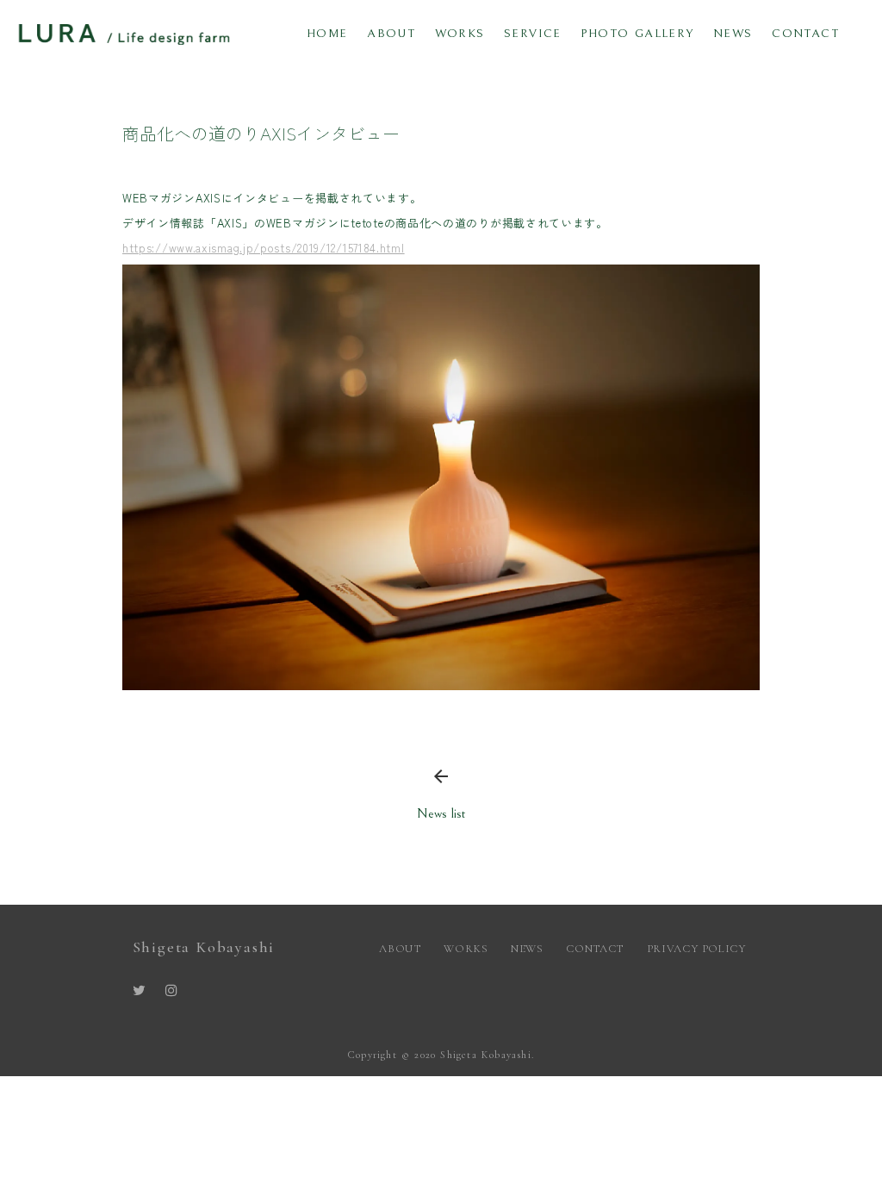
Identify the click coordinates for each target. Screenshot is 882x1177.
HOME (327, 33)
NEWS (733, 33)
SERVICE (533, 33)
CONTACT (805, 33)
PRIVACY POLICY (698, 949)
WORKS (460, 33)
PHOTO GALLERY (637, 33)
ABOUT (391, 33)
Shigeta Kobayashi (204, 946)
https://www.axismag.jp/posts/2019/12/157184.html (263, 248)
